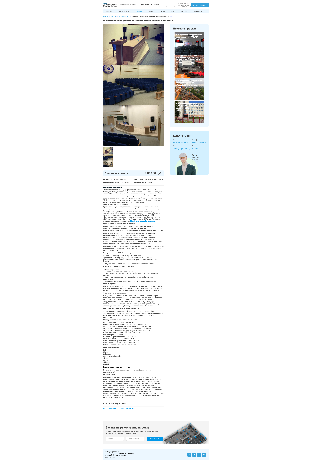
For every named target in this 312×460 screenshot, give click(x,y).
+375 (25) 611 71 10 (180, 142)
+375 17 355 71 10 (199, 142)
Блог (173, 11)
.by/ (155, 221)
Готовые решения (124, 11)
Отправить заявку (199, 5)
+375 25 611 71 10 (185, 5)
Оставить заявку (154, 438)
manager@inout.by (181, 148)
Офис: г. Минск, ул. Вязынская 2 (149, 6)
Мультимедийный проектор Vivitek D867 (119, 409)
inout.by (195, 148)
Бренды (151, 11)
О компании (198, 11)
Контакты (184, 11)
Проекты (139, 11)
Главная (105, 16)
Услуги (163, 11)
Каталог (109, 11)
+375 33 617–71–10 (186, 7)
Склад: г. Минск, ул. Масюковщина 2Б (168, 6)
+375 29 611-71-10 (184, 3)
